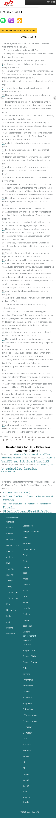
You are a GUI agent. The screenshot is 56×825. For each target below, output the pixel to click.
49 (3, 408)
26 (3, 222)
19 (3, 167)
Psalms (9, 628)
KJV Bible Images (8, 471)
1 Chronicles (12, 592)
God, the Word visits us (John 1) (16, 492)
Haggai (26, 620)
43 (3, 360)
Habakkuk (27, 608)
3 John (26, 786)
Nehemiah (11, 610)
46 (3, 384)
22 (3, 191)
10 (3, 95)
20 (3, 177)
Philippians (27, 703)
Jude (25, 791)
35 (3, 291)
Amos (25, 579)
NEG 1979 (45, 458)
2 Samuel (10, 575)
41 (3, 339)
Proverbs (10, 633)
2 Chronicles (12, 598)
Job (8, 622)
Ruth (8, 563)
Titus (25, 739)
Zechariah (27, 626)
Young (20, 468)
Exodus (9, 527)
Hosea (26, 567)
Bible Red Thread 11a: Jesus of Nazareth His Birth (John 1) (27, 511)
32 (3, 267)
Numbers (10, 539)
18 (3, 157)
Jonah (25, 590)
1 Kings (9, 580)
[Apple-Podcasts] (12, 20)
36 (3, 298)
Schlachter (44, 465)
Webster (27, 468)
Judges (9, 557)
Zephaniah (27, 614)
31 (3, 260)
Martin (16, 461)
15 (3, 133)
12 (3, 105)
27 (3, 229)
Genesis (10, 522)
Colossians (28, 709)
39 (3, 322)
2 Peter (26, 768)
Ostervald (31, 461)
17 (3, 150)
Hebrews (27, 750)
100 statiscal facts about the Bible (27, 454)
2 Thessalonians (30, 721)
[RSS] (21, 20)
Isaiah (25, 537)
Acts (25, 668)
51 (3, 425)
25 (3, 212)
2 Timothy (27, 733)
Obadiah (26, 584)
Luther (36, 465)
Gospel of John (30, 662)
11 (3, 102)
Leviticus (10, 533)
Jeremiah (27, 543)
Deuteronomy (12, 545)
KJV (2, 468)
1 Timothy (27, 727)
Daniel (25, 561)
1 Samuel (10, 569)
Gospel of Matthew (27, 642)
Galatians (27, 691)
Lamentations (29, 549)
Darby (22, 461)
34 (3, 287)
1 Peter (26, 762)
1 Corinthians (29, 680)
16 (3, 143)
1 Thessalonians (30, 715)
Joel (25, 573)
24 (3, 208)
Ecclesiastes (29, 526)
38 (3, 312)
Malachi (26, 632)
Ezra (8, 604)
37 (3, 305)
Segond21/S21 (42, 461)
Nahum (26, 602)
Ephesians (27, 697)
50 (3, 415)
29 (3, 243)
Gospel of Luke (30, 656)
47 (3, 391)
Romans (26, 674)
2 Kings (9, 586)
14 (3, 122)
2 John (26, 780)
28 (3, 236)
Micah (25, 596)
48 (3, 397)
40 (3, 332)
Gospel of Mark (30, 650)
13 (3, 115)
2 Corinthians (29, 686)
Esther (9, 616)
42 (3, 349)
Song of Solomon (31, 531)
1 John (26, 774)
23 (3, 198)
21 (3, 184)
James (26, 756)
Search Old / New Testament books (18, 30)
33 (3, 274)
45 (3, 373)
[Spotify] (4, 20)
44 (3, 366)
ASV (51, 465)
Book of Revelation (27, 799)
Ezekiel (26, 555)
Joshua (9, 551)
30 (3, 253)
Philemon (27, 744)
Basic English (10, 468)
